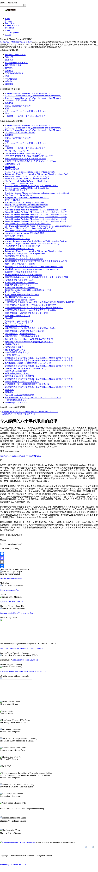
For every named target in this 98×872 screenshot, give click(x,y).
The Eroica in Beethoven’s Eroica (18, 195)
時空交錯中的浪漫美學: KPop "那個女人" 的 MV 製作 (29, 156)
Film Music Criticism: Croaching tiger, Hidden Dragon (27, 176)
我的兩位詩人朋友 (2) (14, 344)
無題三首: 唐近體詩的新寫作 (18, 106)
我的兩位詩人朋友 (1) (14, 347)
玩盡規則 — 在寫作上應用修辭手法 (21, 272)
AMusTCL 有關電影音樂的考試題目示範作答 (25, 207)
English (12, 10)
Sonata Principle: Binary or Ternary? (20, 300)
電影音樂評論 (11, 79)
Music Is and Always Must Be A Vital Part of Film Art (27, 179)
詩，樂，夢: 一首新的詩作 (17, 151)
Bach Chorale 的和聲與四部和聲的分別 (22, 294)
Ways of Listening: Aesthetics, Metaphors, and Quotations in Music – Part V (36, 212)
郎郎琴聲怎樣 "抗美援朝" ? (17, 326)
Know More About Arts (9, 590)
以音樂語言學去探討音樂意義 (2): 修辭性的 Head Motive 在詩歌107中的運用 (39, 379)
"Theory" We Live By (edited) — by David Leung (25, 368)
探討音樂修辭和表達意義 (16, 63)
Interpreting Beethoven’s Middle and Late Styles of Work (28, 290)
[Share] (49, 566)
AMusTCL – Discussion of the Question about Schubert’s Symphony (33, 96)
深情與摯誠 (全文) (13, 164)
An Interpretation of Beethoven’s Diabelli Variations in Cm (28, 93)
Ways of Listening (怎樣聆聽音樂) (19, 395)
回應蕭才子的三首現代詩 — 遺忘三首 (22, 381)
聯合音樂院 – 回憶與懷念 (16, 190)
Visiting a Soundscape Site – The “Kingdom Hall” (25, 253)
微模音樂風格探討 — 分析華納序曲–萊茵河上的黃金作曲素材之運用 (36, 277)
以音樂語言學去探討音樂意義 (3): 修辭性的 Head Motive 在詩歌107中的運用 (39, 366)
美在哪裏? (9, 389)
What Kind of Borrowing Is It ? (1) (19, 323)
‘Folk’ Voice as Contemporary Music (20, 183)
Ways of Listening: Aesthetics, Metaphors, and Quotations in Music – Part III (36, 217)
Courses (8, 21)
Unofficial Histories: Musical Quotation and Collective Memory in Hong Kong (37, 193)
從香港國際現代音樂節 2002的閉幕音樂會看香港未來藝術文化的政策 (36, 261)
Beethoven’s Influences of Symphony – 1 (21, 287)
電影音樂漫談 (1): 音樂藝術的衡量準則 (22, 336)
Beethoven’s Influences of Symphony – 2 (21, 282)
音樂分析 (9, 81)
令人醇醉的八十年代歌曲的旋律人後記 (22, 246)
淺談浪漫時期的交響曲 (15, 350)
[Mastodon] (49, 558)
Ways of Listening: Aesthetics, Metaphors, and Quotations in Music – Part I (35, 221)
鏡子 (7, 108)
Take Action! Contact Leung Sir (25, 660)
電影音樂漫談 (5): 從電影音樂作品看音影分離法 (26, 313)
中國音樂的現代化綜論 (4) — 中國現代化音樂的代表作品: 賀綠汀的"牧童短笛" (40, 302)
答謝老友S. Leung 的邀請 (16, 371)
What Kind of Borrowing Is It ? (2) (19, 321)
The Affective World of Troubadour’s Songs (23, 153)
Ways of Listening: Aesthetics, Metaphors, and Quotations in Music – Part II (35, 219)
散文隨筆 (9, 68)
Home (7, 18)
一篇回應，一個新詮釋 (15, 55)
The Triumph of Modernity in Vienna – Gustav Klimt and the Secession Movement (38, 226)
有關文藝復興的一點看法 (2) (17, 316)
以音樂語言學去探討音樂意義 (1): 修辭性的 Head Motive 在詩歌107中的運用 (39, 387)
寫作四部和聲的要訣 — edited (18, 297)
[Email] (49, 562)
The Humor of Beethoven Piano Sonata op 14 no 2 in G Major (30, 228)
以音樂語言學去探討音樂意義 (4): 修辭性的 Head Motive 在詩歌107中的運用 (39, 360)
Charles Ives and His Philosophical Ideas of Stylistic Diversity (30, 172)
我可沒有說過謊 (12, 169)
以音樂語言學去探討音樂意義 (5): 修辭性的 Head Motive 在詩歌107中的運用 (39, 358)
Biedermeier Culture (13, 292)
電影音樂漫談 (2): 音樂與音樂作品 (20, 334)
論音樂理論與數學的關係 (16, 256)
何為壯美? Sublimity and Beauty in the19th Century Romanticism (32, 269)
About (7, 30)
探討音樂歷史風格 (13, 65)
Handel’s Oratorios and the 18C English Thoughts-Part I (27, 188)
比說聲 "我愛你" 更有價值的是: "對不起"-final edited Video (30, 161)
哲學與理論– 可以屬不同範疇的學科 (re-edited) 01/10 (28, 363)
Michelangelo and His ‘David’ (17, 402)
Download (9, 28)
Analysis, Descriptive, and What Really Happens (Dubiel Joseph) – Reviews (36, 241)
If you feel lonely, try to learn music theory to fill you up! (23, 671)
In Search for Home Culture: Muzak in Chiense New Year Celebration (33, 251)
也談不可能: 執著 (12, 200)
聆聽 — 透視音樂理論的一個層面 (20, 264)
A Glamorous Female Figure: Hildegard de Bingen (25, 111)
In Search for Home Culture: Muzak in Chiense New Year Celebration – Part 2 (36, 174)
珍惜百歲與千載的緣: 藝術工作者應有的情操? (25, 158)
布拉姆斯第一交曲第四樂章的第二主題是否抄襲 (27, 384)
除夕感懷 (9, 318)
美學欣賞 (9, 71)
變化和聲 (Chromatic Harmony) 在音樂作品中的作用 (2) (29, 339)
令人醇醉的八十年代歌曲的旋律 (19, 249)
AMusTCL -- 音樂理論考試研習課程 (16, 42)
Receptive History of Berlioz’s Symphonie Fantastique (27, 197)
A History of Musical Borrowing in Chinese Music (25, 202)
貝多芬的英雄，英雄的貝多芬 (18, 285)
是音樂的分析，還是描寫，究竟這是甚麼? (24, 258)
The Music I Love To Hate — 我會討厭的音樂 (24, 233)
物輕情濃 (9, 103)
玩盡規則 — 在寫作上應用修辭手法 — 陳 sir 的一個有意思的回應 (34, 267)
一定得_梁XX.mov (13, 355)
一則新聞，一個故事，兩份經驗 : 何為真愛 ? (25, 116)
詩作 (7, 76)
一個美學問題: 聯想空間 (16, 400)
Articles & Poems (12, 25)
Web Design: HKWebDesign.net (13, 864)
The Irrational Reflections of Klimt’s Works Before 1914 (28, 223)
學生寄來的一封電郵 (14, 236)
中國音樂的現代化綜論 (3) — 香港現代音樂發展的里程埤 (30, 305)
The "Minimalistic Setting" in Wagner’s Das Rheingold (27, 181)
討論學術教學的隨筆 (14, 73)
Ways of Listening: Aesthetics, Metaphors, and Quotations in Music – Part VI (36, 210)
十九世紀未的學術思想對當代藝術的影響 (23, 275)
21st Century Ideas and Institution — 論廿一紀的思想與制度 (30, 230)
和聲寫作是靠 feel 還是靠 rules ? (19, 280)
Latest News (10, 23)
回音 (7, 113)
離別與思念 (10, 167)
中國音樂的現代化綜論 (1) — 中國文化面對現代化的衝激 (30, 310)
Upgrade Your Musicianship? (11, 601)
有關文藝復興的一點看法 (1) (17, 373)
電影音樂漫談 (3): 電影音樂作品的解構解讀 (24, 331)
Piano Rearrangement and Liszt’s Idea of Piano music (26, 205)
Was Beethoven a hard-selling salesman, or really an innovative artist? (33, 397)
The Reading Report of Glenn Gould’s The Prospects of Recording (32, 243)
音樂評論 (9, 84)
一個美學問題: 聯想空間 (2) (17, 352)
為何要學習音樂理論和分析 (17, 239)
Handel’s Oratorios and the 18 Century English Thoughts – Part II (31, 186)
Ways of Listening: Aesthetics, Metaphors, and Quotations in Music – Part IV (36, 214)
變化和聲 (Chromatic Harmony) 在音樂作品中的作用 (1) (29, 342)
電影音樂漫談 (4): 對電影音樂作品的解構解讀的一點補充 (30, 328)
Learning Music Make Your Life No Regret (17, 613)
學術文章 (9, 57)
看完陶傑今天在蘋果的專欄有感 (19, 376)
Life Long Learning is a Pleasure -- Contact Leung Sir (22, 648)
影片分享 (9, 60)
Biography (14, 32)
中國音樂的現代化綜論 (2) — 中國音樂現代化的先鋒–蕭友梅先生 (34, 308)
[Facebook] (49, 554)
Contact (8, 35)
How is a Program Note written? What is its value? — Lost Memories (33, 98)
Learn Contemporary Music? (11, 578)
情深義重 (9, 392)
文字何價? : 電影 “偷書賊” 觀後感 (20, 100)
